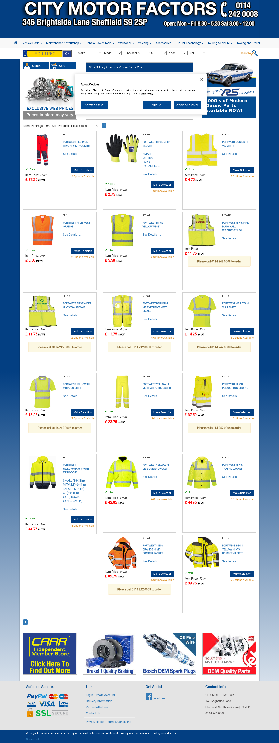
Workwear (125, 43)
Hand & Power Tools (99, 43)
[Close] (201, 79)
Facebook (158, 698)
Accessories (163, 43)
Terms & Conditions (118, 721)
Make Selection (83, 170)
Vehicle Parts (31, 43)
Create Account (105, 695)
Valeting (143, 43)
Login (89, 695)
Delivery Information (99, 701)
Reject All (157, 104)
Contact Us (93, 713)
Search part (32, 739)
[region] (141, 94)
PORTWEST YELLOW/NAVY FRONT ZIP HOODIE (76, 468)
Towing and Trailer (249, 43)
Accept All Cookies (187, 104)
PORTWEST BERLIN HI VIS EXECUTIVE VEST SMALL (155, 307)
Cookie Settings (94, 104)
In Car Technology (189, 43)
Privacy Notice (95, 721)
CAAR (49, 733)
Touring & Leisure (219, 43)
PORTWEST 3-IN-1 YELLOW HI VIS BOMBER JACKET (232, 549)
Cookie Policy (146, 93)
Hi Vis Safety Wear (132, 67)
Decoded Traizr (170, 733)
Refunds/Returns (97, 707)
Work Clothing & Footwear (103, 67)
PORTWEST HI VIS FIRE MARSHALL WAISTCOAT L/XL (235, 226)
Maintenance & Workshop (63, 43)
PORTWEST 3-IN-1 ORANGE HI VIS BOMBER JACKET (153, 549)
